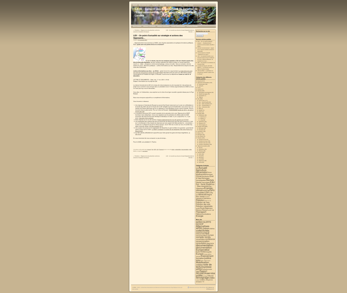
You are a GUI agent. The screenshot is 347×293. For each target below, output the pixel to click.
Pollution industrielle (204, 144)
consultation (201, 243)
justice (207, 258)
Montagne (199, 134)
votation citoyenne (206, 280)
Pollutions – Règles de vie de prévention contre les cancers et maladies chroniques (146, 30)
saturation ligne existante (146, 118)
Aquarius (202, 116)
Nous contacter (137, 26)
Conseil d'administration (178, 26)
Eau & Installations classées (174, 5)
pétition (199, 268)
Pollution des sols (203, 142)
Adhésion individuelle (149, 26)
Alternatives (202, 226)
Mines (198, 133)
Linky (201, 120)
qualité (200, 110)
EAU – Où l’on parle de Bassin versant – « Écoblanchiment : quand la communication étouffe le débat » (205, 44)
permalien (145, 151)
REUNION (201, 273)
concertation (200, 239)
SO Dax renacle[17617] (156, 126)
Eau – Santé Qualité (204, 102)
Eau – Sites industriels (204, 103)
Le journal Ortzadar (192, 26)
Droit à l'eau (202, 100)
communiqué (202, 232)
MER (200, 108)
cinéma (211, 228)
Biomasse (201, 128)
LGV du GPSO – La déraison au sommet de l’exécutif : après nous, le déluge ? (205, 72)
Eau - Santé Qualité (203, 184)
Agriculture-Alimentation (203, 82)
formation (200, 258)
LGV (157, 149)
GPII (155, 149)
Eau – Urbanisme (203, 107)
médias (199, 264)
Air (198, 87)
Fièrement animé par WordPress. (197, 287)
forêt (200, 86)
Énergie (199, 113)
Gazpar (202, 118)
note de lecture (204, 265)
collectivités (178, 149)
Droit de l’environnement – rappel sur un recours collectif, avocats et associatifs (205, 49)
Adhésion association (163, 26)
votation (197, 280)
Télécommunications (202, 146)
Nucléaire (201, 129)
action (173, 149)
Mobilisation (202, 262)
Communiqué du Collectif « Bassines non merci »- (203, 53)
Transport (161, 149)
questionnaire (207, 269)
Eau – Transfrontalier (204, 105)
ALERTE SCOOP (203, 222)
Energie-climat (201, 126)
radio (197, 271)
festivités (198, 256)
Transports (155, 5)
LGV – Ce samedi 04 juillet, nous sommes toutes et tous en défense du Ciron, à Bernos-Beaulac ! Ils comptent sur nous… (205, 58)
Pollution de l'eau (203, 141)
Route (200, 162)
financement (207, 255)
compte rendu (203, 236)
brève (206, 228)
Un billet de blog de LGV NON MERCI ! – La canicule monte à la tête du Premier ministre (205, 67)
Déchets (162, 5)
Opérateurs (201, 121)
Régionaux (201, 160)
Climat (199, 89)
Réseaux (201, 123)
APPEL (199, 228)
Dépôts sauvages (203, 94)
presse (207, 266)
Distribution (201, 115)
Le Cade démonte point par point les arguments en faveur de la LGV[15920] (162, 71)
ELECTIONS (200, 252)
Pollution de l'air (203, 139)
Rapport (203, 271)
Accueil (135, 5)
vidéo (212, 277)
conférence (210, 239)
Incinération (202, 95)
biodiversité (201, 84)
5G (199, 147)
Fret (152, 149)
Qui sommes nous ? (144, 5)
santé (200, 112)
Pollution (199, 138)
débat (206, 249)
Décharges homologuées (205, 92)
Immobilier (200, 131)
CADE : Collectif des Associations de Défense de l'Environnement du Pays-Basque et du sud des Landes (166, 12)
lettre (190, 149)
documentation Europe (204, 248)
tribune (211, 275)
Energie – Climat (188, 5)
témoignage (202, 277)
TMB (200, 97)
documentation (185, 149)
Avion (200, 154)
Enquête (208, 252)
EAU (198, 99)
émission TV (200, 282)
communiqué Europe (205, 235)
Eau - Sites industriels (205, 185)
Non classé (200, 136)
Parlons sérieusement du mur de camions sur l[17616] (172, 120)
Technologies (202, 125)
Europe (199, 253)
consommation (202, 241)
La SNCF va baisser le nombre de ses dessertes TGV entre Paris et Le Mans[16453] (163, 130)
